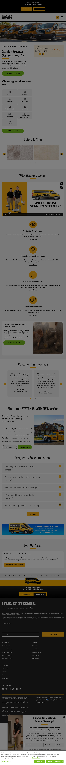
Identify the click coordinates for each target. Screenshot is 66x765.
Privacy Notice (36, 758)
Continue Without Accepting (55, 761)
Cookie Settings (6, 761)
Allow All (39, 761)
